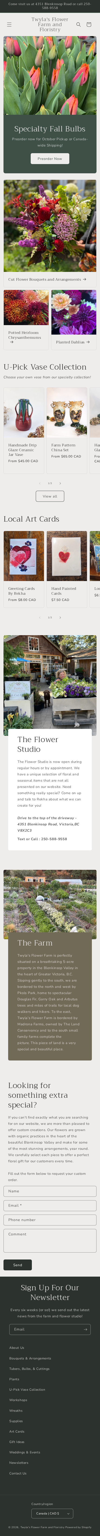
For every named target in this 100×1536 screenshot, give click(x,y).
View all (50, 496)
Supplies (16, 1421)
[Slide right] (60, 483)
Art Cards (16, 1431)
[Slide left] (40, 483)
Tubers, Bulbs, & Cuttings (29, 1369)
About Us (16, 1348)
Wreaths (16, 1411)
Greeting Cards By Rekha (21, 591)
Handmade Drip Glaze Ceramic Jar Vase (22, 450)
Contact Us (18, 1473)
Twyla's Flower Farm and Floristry (43, 1527)
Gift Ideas (17, 1442)
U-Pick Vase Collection (27, 1389)
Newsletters (19, 1463)
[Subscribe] (85, 1329)
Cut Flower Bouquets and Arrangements (44, 279)
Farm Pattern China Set (63, 447)
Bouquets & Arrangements (30, 1358)
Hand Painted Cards (63, 591)
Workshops (18, 1400)
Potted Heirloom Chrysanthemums (24, 336)
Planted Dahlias (70, 342)
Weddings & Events (24, 1452)
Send (17, 1265)
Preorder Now (50, 158)
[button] (9, 24)
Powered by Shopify (78, 1527)
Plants (14, 1379)
